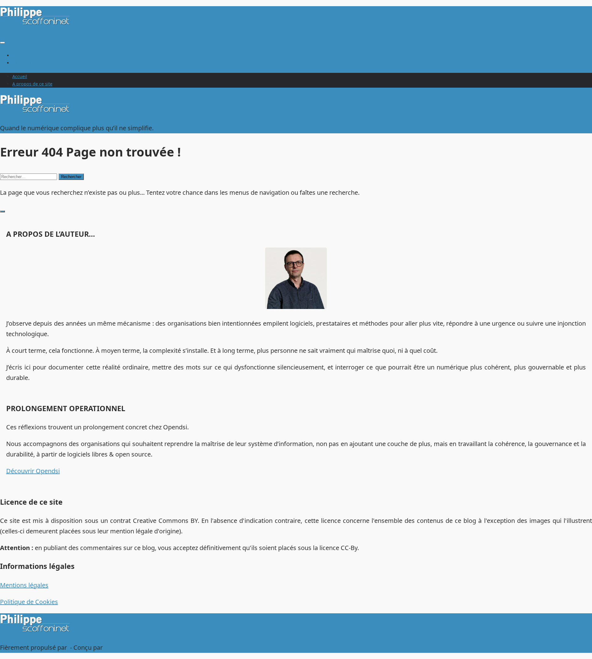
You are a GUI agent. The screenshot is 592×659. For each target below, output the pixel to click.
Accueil (19, 55)
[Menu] (2, 43)
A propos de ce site (32, 63)
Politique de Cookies (29, 602)
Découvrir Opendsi (33, 471)
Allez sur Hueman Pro (135, 647)
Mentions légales (24, 585)
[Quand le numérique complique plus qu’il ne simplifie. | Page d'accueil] (36, 23)
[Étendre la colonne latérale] (2, 211)
